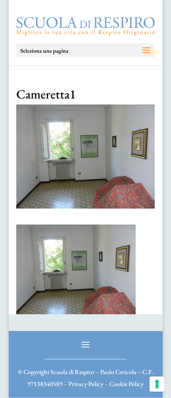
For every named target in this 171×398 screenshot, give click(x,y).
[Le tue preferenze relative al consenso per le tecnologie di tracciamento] (157, 384)
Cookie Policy (126, 384)
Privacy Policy (85, 384)
